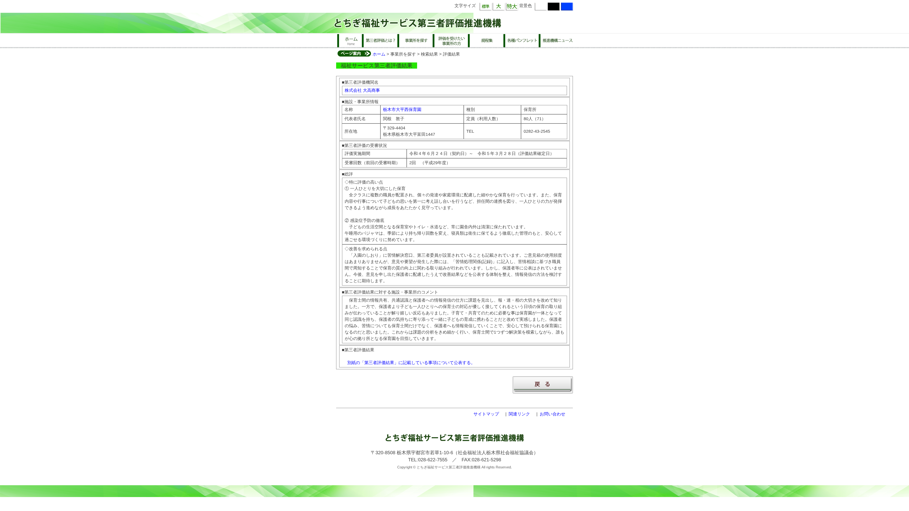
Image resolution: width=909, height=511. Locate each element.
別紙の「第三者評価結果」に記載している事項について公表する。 (411, 362)
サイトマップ (486, 414)
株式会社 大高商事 (362, 90)
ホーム (379, 54)
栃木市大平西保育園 (402, 109)
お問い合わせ (552, 414)
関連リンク (519, 414)
